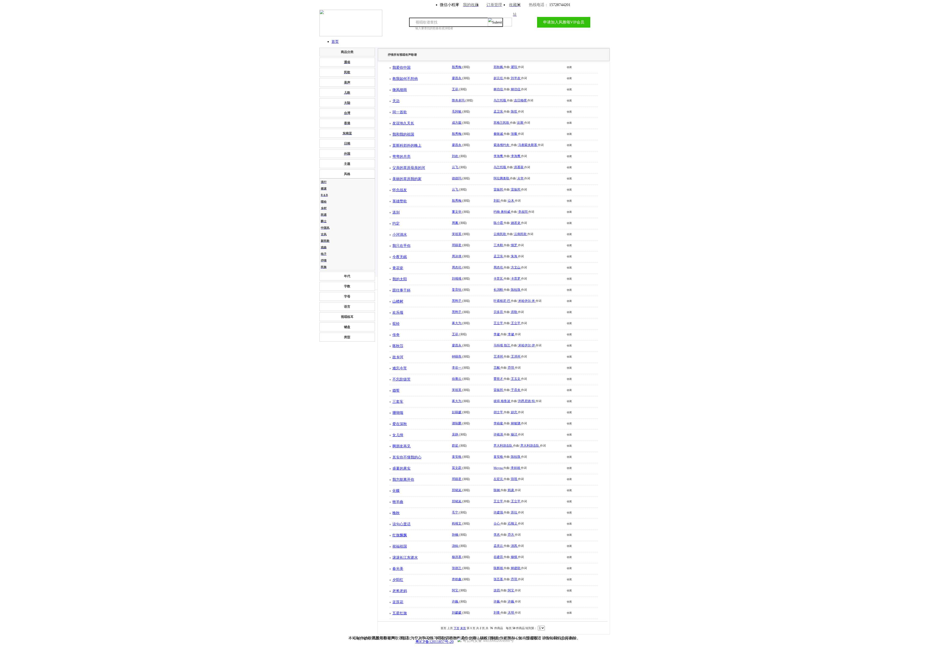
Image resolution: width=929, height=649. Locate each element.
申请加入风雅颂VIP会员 (563, 22)
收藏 (569, 67)
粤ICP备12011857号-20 (434, 642)
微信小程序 (449, 5)
